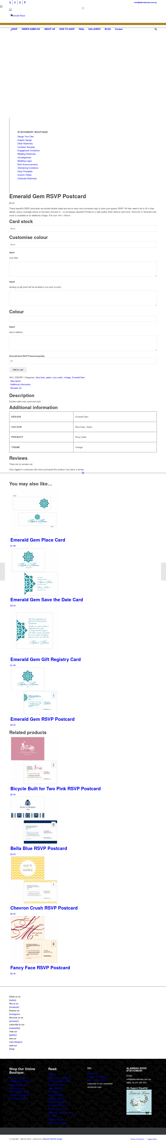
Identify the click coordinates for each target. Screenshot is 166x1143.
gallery (13, 1034)
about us (52, 1074)
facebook (14, 1007)
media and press (56, 1084)
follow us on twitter (96, 1076)
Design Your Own (26, 136)
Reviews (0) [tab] (15, 387)
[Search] (155, 29)
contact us (92, 1072)
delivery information (57, 1105)
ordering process (56, 1094)
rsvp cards (58, 377)
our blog (52, 1115)
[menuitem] (14, 29)
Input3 (12, 326)
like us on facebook (96, 1079)
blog (12, 1048)
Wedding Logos (25, 160)
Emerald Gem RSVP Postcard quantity (27, 356)
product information (57, 1101)
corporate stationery (18, 1098)
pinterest (14, 1021)
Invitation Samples (26, 147)
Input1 (12, 252)
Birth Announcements (28, 164)
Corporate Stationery (27, 178)
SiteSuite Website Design (52, 1138)
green (48, 377)
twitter (13, 1000)
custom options (55, 1108)
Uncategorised (24, 157)
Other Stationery (25, 143)
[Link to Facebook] (15, 2)
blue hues (40, 377)
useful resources (56, 1119)
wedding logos (16, 1088)
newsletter (14, 1028)
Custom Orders (25, 174)
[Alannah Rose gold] (17, 15)
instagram (14, 1014)
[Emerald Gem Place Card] (2, 572)
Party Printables (25, 171)
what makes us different (59, 1077)
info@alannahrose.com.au (145, 2)
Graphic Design (25, 140)
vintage (67, 377)
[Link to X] (10, 2)
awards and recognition (59, 1081)
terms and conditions (58, 1122)
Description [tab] (15, 380)
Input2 (12, 281)
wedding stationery (18, 1084)
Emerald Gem (78, 377)
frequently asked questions (61, 1112)
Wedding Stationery (27, 153)
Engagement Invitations (29, 150)
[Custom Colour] (17, 116)
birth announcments (18, 1091)
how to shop (54, 1091)
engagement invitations (20, 1081)
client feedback (55, 1088)
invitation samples (17, 1077)
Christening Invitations (28, 167)
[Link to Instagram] (20, 2)
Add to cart (18, 370)
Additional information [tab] (20, 384)
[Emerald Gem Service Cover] (163, 572)
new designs (16, 1041)
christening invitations (19, 1095)
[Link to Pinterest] (24, 2)
